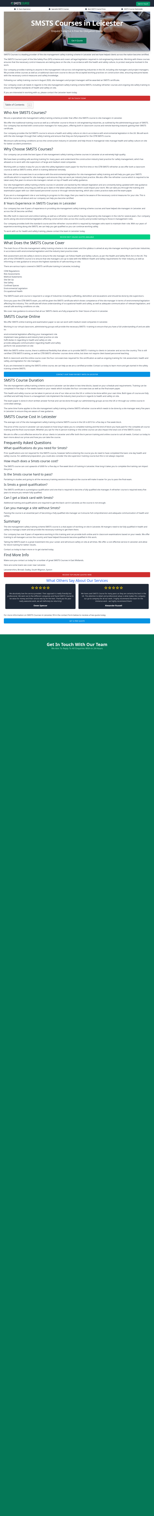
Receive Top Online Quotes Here (77, 575)
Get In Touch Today (77, 98)
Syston (49, 569)
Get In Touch (143, 4)
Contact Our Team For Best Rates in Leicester (77, 374)
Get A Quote (77, 40)
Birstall (21, 569)
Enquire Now (77, 628)
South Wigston (38, 569)
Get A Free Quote (77, 621)
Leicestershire (10, 569)
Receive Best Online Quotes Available (77, 237)
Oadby (28, 569)
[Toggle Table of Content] (28, 105)
